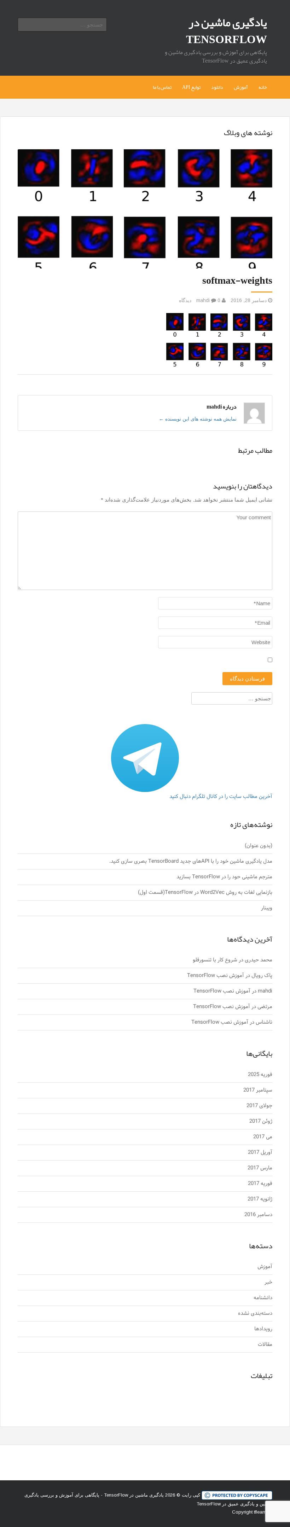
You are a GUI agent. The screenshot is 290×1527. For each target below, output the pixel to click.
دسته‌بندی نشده (255, 1313)
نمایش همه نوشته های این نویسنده (198, 419)
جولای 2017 (259, 1105)
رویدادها (263, 1329)
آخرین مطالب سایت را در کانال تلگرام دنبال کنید (220, 796)
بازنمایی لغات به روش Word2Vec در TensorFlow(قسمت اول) (205, 892)
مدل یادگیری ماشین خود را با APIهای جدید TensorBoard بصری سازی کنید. (190, 861)
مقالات (265, 1344)
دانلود (217, 87)
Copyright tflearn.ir (251, 1512)
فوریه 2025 (260, 1074)
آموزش (241, 87)
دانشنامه (263, 1298)
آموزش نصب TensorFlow (215, 975)
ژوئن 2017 (260, 1121)
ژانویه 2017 (260, 1199)
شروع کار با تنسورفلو (215, 960)
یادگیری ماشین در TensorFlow (226, 31)
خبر (268, 1282)
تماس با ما (162, 87)
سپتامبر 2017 (257, 1090)
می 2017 (262, 1137)
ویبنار (266, 908)
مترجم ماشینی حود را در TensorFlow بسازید (224, 877)
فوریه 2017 (260, 1183)
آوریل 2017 (260, 1152)
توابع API (191, 87)
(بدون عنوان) (258, 845)
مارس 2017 (260, 1168)
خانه (263, 87)
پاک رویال (261, 975)
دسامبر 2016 (258, 1214)
